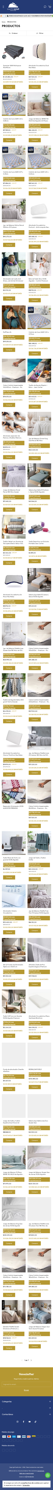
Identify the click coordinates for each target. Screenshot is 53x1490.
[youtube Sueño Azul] (30, 1422)
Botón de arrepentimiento (26, 1473)
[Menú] (4, 7)
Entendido (26, 1485)
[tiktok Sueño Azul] (35, 1422)
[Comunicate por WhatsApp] (48, 1475)
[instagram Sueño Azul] (17, 1422)
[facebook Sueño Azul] (24, 1422)
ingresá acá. (40, 1471)
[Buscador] (45, 7)
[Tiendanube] (26, 1477)
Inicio (3, 22)
